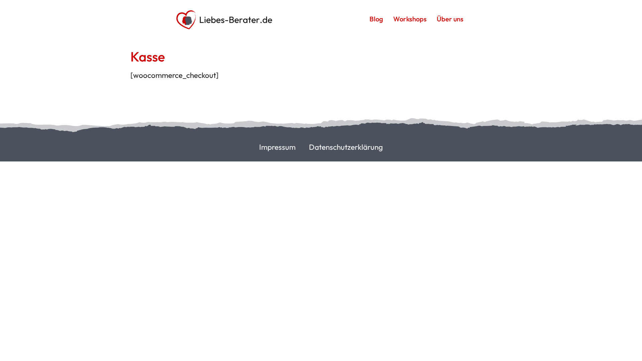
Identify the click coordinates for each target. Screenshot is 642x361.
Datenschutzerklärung (346, 147)
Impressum (277, 147)
